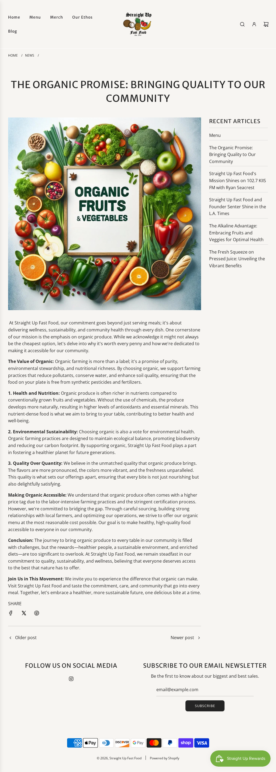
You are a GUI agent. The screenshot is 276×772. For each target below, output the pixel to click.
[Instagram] (71, 679)
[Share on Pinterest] (37, 613)
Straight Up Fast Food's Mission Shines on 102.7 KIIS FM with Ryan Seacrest (237, 180)
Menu (215, 135)
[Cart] (266, 24)
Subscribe (205, 705)
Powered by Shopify (164, 758)
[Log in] (254, 24)
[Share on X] (24, 613)
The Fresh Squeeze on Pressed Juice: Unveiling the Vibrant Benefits (237, 259)
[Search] (242, 24)
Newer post (182, 638)
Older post (26, 638)
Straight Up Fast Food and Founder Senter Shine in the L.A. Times (237, 206)
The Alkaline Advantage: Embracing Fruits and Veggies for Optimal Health (236, 233)
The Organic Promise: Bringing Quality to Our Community (232, 154)
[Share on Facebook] (11, 613)
